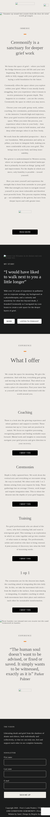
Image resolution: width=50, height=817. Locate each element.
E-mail (6, 781)
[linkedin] (8, 749)
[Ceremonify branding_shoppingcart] (46, 5)
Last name (8, 769)
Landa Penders (30, 808)
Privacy (40, 811)
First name (8, 757)
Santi (19, 814)
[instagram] (4, 749)
